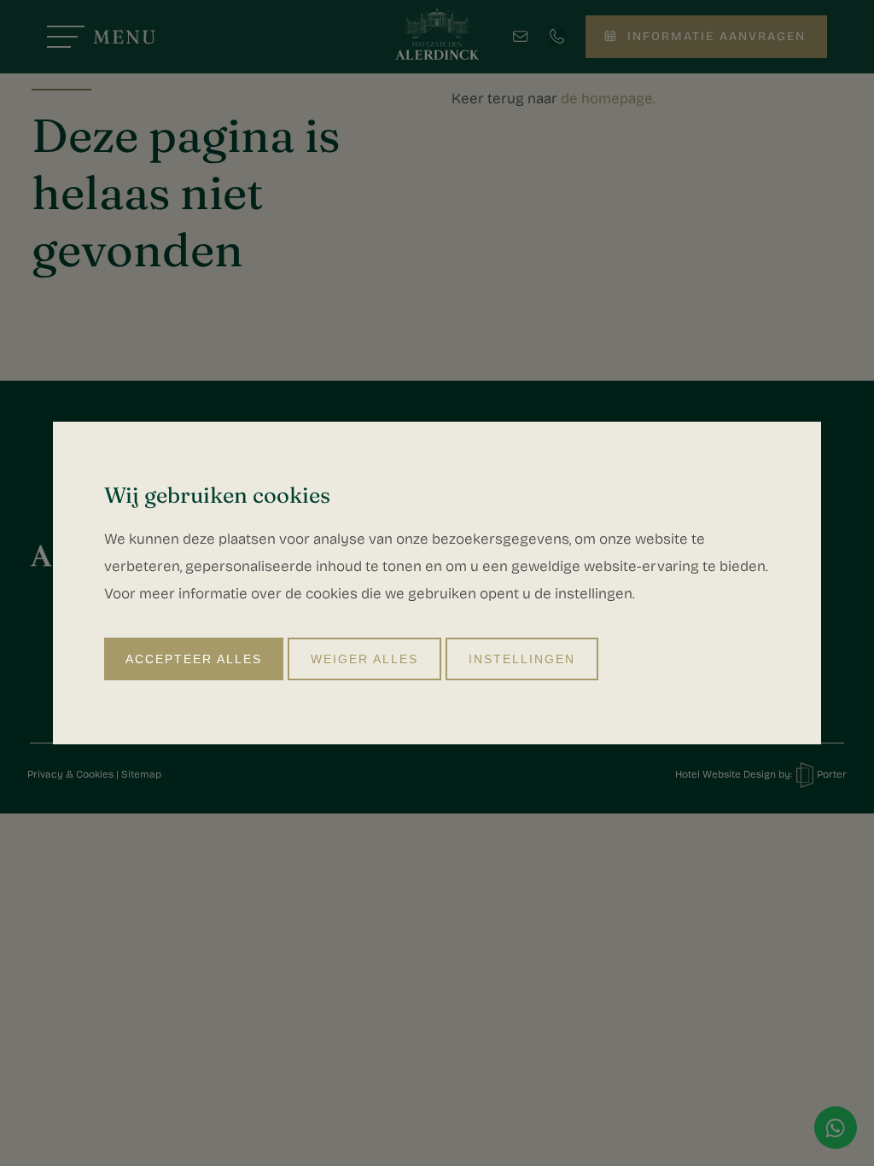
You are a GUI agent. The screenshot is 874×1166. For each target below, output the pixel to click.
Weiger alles (364, 659)
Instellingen (522, 659)
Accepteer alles (193, 659)
